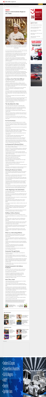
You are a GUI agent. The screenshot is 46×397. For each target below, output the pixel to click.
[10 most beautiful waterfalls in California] (19, 337)
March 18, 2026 (23, 324)
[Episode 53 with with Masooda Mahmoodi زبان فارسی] (6, 337)
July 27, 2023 (23, 338)
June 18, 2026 (11, 318)
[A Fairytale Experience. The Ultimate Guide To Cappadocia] (6, 331)
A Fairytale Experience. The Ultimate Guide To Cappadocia (12, 331)
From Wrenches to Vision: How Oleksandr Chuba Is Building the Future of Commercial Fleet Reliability (12, 322)
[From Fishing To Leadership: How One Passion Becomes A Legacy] (6, 316)
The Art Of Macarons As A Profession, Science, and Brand (25, 316)
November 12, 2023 (24, 333)
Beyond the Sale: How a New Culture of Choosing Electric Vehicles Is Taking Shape (25, 322)
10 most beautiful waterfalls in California (24, 336)
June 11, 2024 (11, 338)
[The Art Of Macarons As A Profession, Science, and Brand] (19, 316)
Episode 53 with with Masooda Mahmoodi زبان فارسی (12, 336)
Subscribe (41, 4)
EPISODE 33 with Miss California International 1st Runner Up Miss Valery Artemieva (25, 331)
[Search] (37, 4)
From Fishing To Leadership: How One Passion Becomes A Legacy (12, 316)
